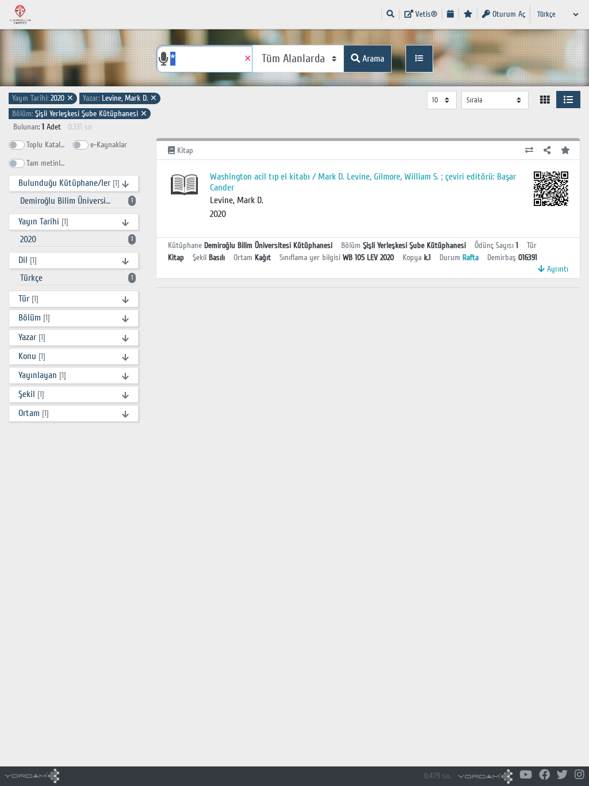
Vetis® (425, 14)
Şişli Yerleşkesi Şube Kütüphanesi (79, 114)
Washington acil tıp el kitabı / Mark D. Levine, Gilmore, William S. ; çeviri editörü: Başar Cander (363, 182)
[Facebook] (544, 775)
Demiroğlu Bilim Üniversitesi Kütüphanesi (78, 201)
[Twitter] (562, 775)
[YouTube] (525, 775)
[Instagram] (579, 775)
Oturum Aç (507, 14)
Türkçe (76, 278)
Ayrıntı (556, 269)
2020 (43, 98)
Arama (372, 58)
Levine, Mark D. (120, 98)
